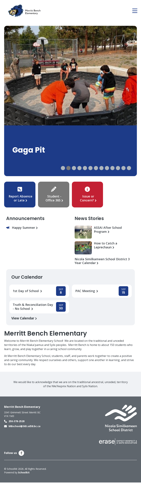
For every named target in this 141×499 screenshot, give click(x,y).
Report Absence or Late (20, 198)
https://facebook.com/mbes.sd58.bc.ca (21, 453)
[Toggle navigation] (134, 11)
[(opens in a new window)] (121, 418)
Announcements (25, 218)
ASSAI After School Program (108, 230)
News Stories (89, 218)
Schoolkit (24, 472)
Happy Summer (24, 228)
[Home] (24, 11)
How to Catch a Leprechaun (105, 245)
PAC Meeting (85, 291)
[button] (63, 168)
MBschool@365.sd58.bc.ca (24, 426)
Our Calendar (27, 277)
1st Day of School (26, 291)
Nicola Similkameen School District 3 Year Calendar (102, 261)
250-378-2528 (16, 421)
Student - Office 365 (53, 198)
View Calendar (23, 318)
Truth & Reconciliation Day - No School (33, 307)
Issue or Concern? (87, 198)
